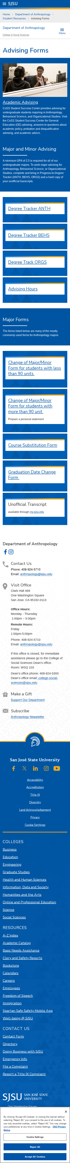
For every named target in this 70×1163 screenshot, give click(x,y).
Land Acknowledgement (35, 810)
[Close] (66, 1111)
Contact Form (13, 1036)
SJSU (13, 3)
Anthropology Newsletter (27, 716)
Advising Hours (23, 289)
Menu (62, 33)
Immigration (12, 1003)
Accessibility (35, 780)
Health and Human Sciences (24, 879)
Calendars (11, 973)
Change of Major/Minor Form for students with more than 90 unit (30, 406)
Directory (10, 1044)
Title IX (35, 795)
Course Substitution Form (32, 445)
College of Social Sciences (16, 34)
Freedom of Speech (18, 995)
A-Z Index (10, 935)
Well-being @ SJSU (18, 1018)
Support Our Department (28, 699)
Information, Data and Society (26, 887)
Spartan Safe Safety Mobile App (28, 1010)
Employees (11, 988)
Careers (9, 980)
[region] (35, 1135)
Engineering (12, 864)
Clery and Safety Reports (22, 958)
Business (10, 849)
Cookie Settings (35, 825)
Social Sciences (14, 917)
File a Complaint (15, 1066)
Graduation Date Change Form (32, 475)
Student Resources (14, 18)
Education (10, 857)
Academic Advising (20, 102)
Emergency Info (15, 1059)
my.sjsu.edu (37, 511)
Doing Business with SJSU (23, 1051)
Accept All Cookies (35, 1156)
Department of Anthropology (32, 14)
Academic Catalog (17, 943)
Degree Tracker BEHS (28, 235)
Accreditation (35, 787)
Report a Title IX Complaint (24, 1074)
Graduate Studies (16, 872)
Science (8, 909)
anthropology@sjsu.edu (36, 574)
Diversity (35, 802)
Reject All (35, 1146)
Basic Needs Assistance (21, 950)
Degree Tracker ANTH (29, 209)
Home (6, 14)
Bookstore (11, 965)
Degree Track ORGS (27, 262)
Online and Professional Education (29, 902)
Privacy (35, 817)
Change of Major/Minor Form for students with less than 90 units (34, 368)
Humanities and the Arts (22, 894)
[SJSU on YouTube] (57, 768)
